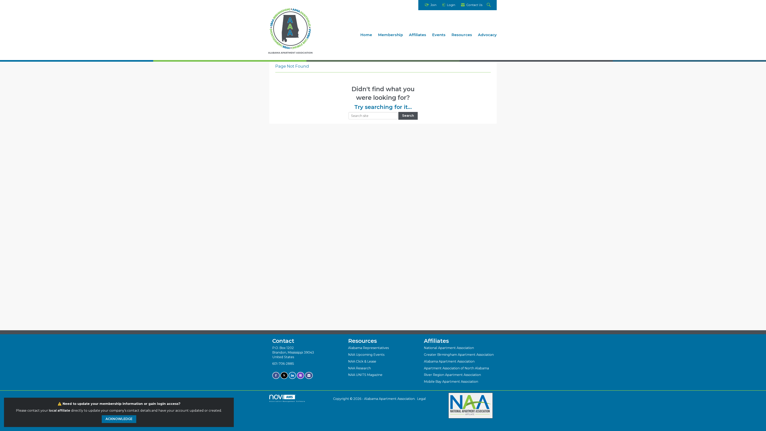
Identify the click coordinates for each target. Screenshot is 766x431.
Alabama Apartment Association (449, 361)
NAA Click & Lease (362, 361)
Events (438, 35)
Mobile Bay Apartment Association (451, 382)
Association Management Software (287, 401)
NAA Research (359, 368)
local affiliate (59, 410)
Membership (390, 35)
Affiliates (417, 35)
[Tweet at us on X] (284, 375)
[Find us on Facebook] (276, 375)
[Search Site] (489, 5)
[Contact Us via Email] (309, 375)
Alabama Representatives (368, 348)
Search (408, 116)
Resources (461, 35)
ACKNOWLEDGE (119, 419)
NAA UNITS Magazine (365, 375)
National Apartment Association (449, 348)
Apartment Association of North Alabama (456, 368)
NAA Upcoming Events (366, 355)
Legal (421, 399)
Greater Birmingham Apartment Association (459, 355)
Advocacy (487, 35)
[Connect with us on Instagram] (300, 375)
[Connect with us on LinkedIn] (292, 375)
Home (366, 35)
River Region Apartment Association (452, 375)
